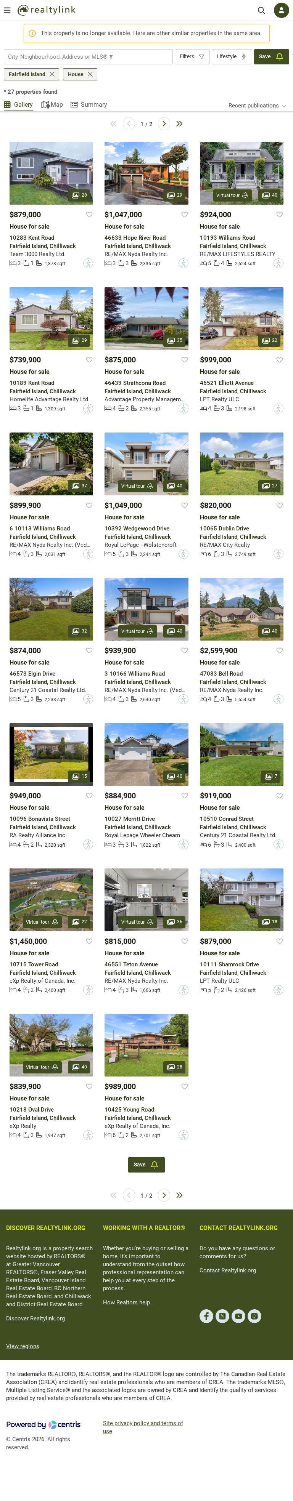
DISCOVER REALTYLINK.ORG (45, 1228)
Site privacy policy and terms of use (143, 1427)
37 (84, 486)
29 (179, 195)
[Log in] (281, 10)
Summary (94, 104)
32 (84, 631)
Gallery (23, 104)
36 (179, 921)
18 (274, 921)
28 (84, 195)
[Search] (261, 10)
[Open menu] (7, 10)
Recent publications (254, 105)
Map (57, 104)
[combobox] (88, 56)
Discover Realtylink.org (35, 1318)
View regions (22, 1346)
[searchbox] (83, 57)
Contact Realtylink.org (228, 1270)
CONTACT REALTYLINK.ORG (239, 1228)
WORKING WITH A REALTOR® (144, 1228)
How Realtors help (126, 1302)
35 (179, 340)
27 (274, 486)
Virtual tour (228, 195)
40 (274, 195)
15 (84, 776)
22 (274, 340)
